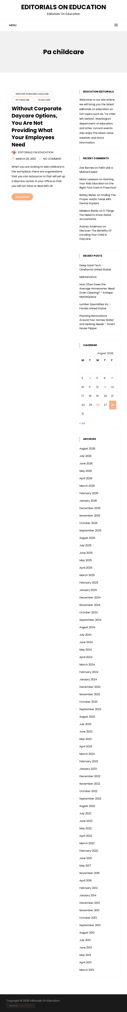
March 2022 (87, 843)
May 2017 (85, 866)
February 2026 (88, 493)
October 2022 (88, 791)
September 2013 (90, 925)
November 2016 (89, 873)
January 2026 (88, 501)
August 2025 (87, 538)
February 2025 (88, 583)
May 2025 (85, 560)
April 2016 (85, 880)
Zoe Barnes (86, 168)
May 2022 (85, 828)
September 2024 (90, 620)
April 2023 (85, 746)
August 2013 (86, 933)
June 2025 (86, 553)
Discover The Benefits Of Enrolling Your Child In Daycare (95, 235)
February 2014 (88, 888)
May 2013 (85, 955)
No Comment (52, 159)
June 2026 (86, 463)
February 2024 (88, 672)
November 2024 (89, 605)
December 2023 (89, 687)
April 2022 (85, 836)
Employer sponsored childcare (32, 94)
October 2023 (88, 702)
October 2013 (88, 918)
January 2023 (88, 769)
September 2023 (90, 709)
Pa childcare (22, 99)
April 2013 (85, 962)
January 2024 (88, 679)
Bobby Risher (87, 195)
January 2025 (88, 590)
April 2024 (85, 657)
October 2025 (88, 523)
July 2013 (85, 940)
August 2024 (87, 627)
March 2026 (87, 486)
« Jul (82, 423)
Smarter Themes (25, 1006)
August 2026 (87, 448)
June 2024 (86, 642)
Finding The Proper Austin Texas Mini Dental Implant (97, 199)
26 (98, 405)
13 (105, 387)
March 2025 (87, 575)
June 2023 (85, 731)
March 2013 (86, 970)
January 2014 (87, 895)
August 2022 (87, 806)
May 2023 (85, 739)
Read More (22, 197)
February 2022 (88, 851)
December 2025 (90, 508)
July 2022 (85, 813)
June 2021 (85, 858)
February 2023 (88, 761)
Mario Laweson (89, 179)
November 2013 (89, 910)
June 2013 (85, 947)
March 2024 (87, 664)
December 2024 (90, 597)
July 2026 (85, 456)
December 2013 (89, 903)
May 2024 (85, 650)
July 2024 (85, 635)
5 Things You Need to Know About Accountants (96, 215)
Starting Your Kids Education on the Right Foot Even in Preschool (97, 183)
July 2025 (85, 545)
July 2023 (85, 724)
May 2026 (85, 471)
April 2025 (85, 568)
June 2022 (85, 821)
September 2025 (90, 530)
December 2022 (89, 776)
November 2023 (89, 694)
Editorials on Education (35, 152)
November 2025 (89, 516)
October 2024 (88, 612)
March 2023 (87, 754)
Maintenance (88, 277)
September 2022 (90, 798)
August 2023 (87, 717)
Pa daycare (44, 99)
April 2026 (85, 478)
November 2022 (89, 784)
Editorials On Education (63, 7)
